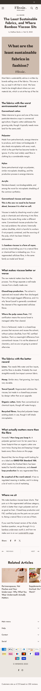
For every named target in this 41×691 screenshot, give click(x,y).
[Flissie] (20, 8)
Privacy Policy (7, 644)
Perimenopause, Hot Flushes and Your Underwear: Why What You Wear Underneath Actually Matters (14, 592)
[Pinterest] (15, 541)
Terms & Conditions (9, 648)
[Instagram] (6, 646)
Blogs (4, 652)
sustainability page (25, 533)
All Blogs (20, 15)
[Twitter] (19, 541)
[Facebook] (10, 541)
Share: (4, 540)
